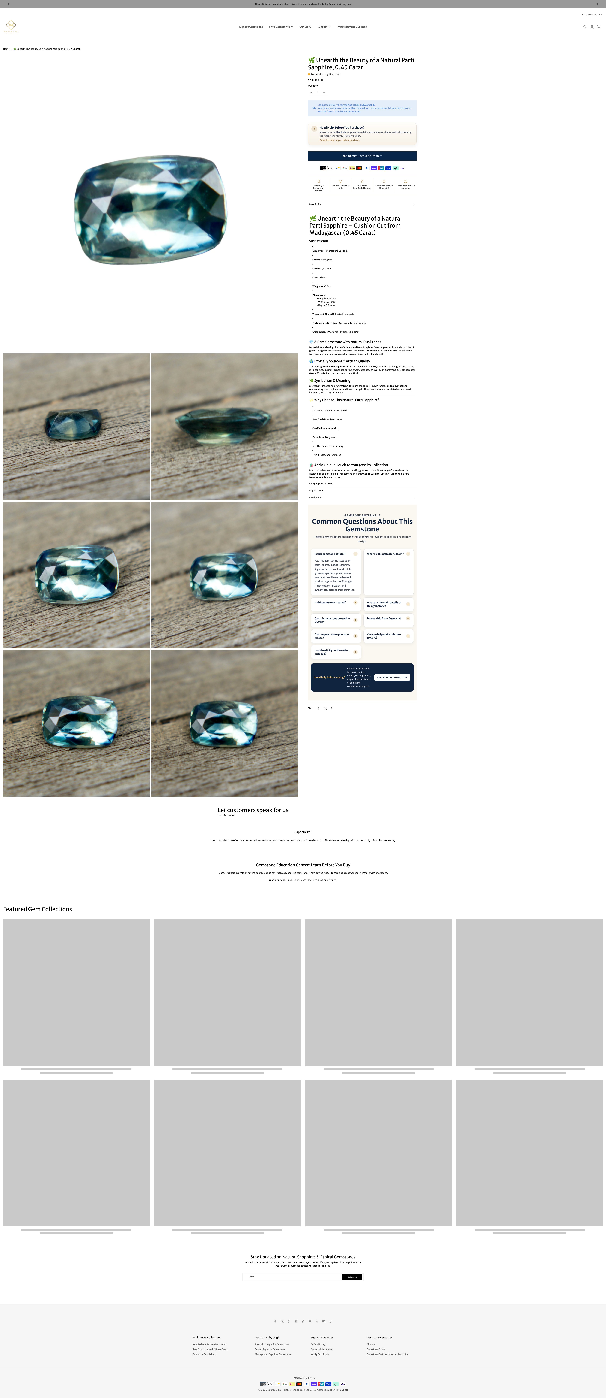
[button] (362, 156)
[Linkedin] (316, 1321)
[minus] (311, 92)
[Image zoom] (150, 204)
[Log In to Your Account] (591, 27)
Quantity (313, 85)
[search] (584, 27)
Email (252, 1276)
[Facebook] (275, 1321)
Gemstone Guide (376, 1349)
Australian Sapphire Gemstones (272, 1344)
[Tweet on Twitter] (325, 708)
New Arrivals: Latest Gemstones (209, 1344)
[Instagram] (296, 1321)
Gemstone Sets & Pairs (205, 1354)
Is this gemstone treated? (330, 602)
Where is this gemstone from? (385, 553)
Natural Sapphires (293, 1390)
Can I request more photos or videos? (332, 636)
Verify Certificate (320, 1354)
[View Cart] (598, 27)
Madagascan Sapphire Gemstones (273, 1354)
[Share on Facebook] (318, 708)
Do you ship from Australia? (384, 618)
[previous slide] (8, 4)
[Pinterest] (289, 1321)
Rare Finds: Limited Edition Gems (210, 1349)
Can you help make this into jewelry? (384, 636)
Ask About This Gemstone (392, 677)
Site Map (371, 1344)
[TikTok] (303, 1321)
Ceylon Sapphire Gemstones (270, 1349)
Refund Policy (318, 1344)
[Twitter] (282, 1321)
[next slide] (597, 4)
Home (6, 49)
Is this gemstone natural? (330, 553)
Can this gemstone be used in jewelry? (332, 620)
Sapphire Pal (274, 1390)
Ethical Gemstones (316, 1390)
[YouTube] (309, 1321)
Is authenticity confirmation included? (332, 652)
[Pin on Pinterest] (332, 708)
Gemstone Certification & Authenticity (387, 1354)
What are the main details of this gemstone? (384, 604)
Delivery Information (322, 1349)
